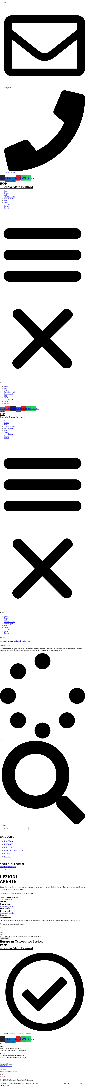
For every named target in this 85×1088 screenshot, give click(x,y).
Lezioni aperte (8, 198)
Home (6, 191)
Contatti (6, 206)
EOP (3, 183)
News (6, 202)
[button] (42, 297)
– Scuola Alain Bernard (16, 187)
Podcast (10, 204)
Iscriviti (6, 208)
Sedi (5, 195)
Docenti (6, 193)
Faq (5, 200)
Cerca (2, 740)
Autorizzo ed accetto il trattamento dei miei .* (21, 936)
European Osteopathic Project (21, 941)
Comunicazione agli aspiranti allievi (15, 641)
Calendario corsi (9, 197)
